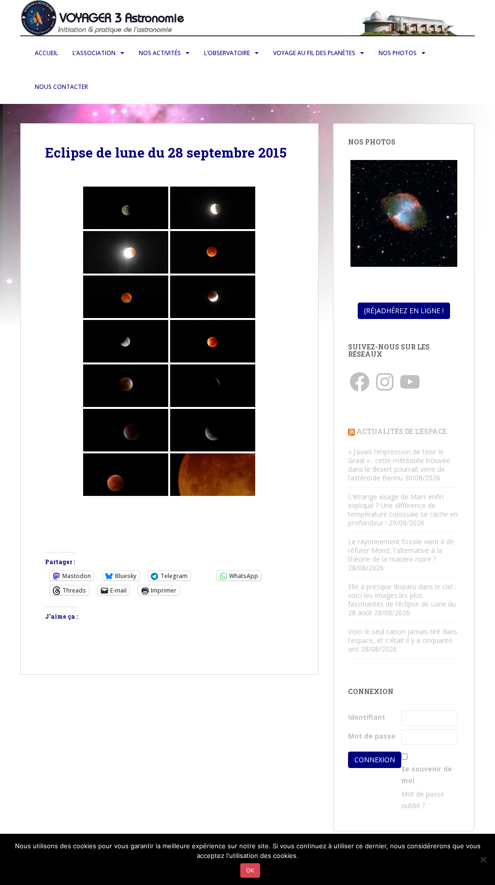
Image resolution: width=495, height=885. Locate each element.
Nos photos (398, 53)
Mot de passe (371, 735)
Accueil (46, 53)
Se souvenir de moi (426, 774)
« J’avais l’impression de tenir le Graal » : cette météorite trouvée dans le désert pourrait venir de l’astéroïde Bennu (399, 464)
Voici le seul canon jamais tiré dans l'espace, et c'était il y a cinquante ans (402, 640)
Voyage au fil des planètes (314, 53)
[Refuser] (483, 859)
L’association (94, 53)
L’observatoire (227, 53)
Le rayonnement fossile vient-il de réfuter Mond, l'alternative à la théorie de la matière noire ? (401, 550)
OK (250, 870)
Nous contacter (61, 87)
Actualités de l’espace (401, 431)
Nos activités (160, 53)
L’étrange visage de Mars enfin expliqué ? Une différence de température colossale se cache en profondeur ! (403, 509)
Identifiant (366, 717)
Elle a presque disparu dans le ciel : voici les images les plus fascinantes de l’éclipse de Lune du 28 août (402, 599)
